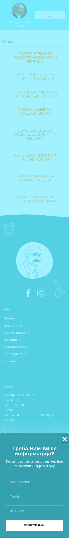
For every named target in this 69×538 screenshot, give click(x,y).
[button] (64, 439)
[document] (34, 269)
